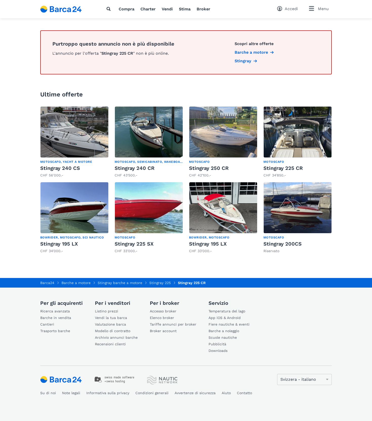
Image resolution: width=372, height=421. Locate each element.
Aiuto (226, 393)
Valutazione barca (110, 324)
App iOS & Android (225, 318)
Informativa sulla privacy (107, 393)
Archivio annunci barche (116, 337)
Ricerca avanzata (55, 311)
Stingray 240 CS (60, 168)
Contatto (244, 393)
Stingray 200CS (282, 244)
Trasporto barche (55, 331)
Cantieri (47, 324)
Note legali (71, 393)
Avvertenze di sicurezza (195, 393)
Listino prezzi (106, 311)
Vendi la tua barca (111, 318)
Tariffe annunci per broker (173, 324)
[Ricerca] (110, 8)
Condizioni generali (152, 393)
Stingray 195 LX (59, 244)
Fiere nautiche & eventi (229, 324)
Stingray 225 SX (134, 244)
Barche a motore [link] (251, 52)
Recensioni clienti (110, 344)
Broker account (163, 331)
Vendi (167, 9)
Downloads (218, 351)
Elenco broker (162, 318)
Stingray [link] (243, 60)
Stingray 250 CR (209, 168)
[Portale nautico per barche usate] (65, 9)
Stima (185, 9)
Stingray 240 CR (135, 168)
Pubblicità (217, 344)
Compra (126, 9)
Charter (148, 9)
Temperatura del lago (227, 311)
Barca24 (47, 283)
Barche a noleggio (224, 331)
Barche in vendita (55, 318)
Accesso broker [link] (163, 311)
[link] (74, 142)
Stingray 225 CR (283, 168)
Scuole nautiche (223, 337)
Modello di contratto (112, 331)
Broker (203, 9)
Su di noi (48, 393)
